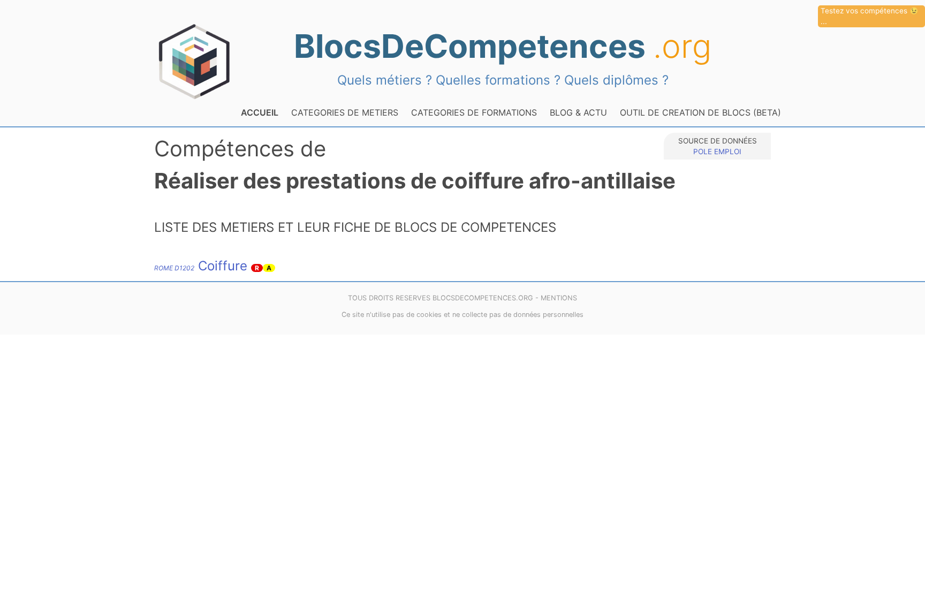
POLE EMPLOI (717, 151)
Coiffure (200, 266)
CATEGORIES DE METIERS (344, 112)
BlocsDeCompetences (502, 46)
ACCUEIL (259, 112)
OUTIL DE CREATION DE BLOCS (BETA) (700, 112)
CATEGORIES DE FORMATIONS (474, 112)
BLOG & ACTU (578, 112)
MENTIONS (559, 298)
